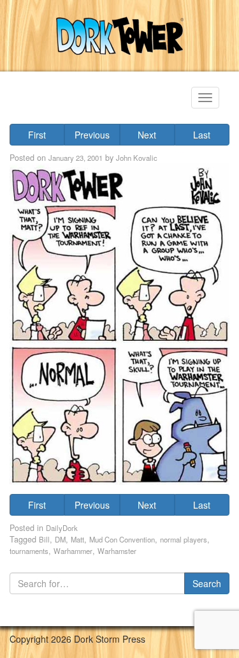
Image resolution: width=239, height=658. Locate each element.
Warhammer (73, 551)
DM (60, 539)
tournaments (29, 551)
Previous (92, 134)
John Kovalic (136, 158)
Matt (77, 539)
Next (147, 134)
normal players (183, 539)
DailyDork (62, 528)
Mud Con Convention (122, 539)
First (37, 134)
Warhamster (117, 551)
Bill (44, 539)
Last (201, 134)
